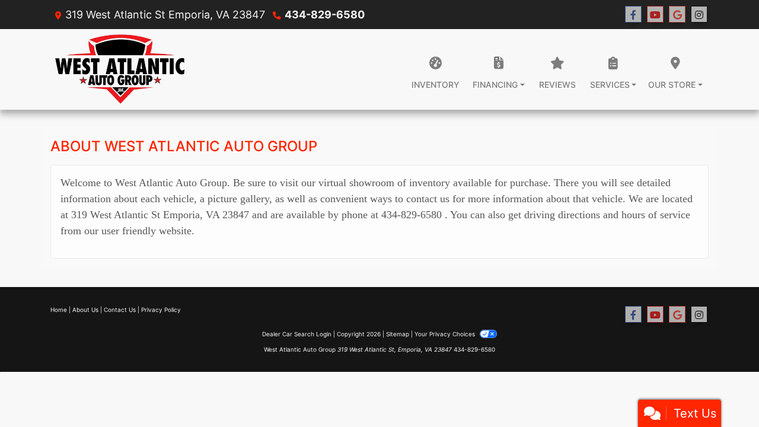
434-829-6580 (325, 14)
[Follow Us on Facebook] (633, 14)
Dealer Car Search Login (296, 333)
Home (58, 309)
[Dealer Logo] (119, 69)
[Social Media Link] (699, 14)
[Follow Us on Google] (677, 14)
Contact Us (120, 309)
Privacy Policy (161, 309)
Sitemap (397, 333)
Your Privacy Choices (445, 333)
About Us (85, 309)
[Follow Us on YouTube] (655, 14)
